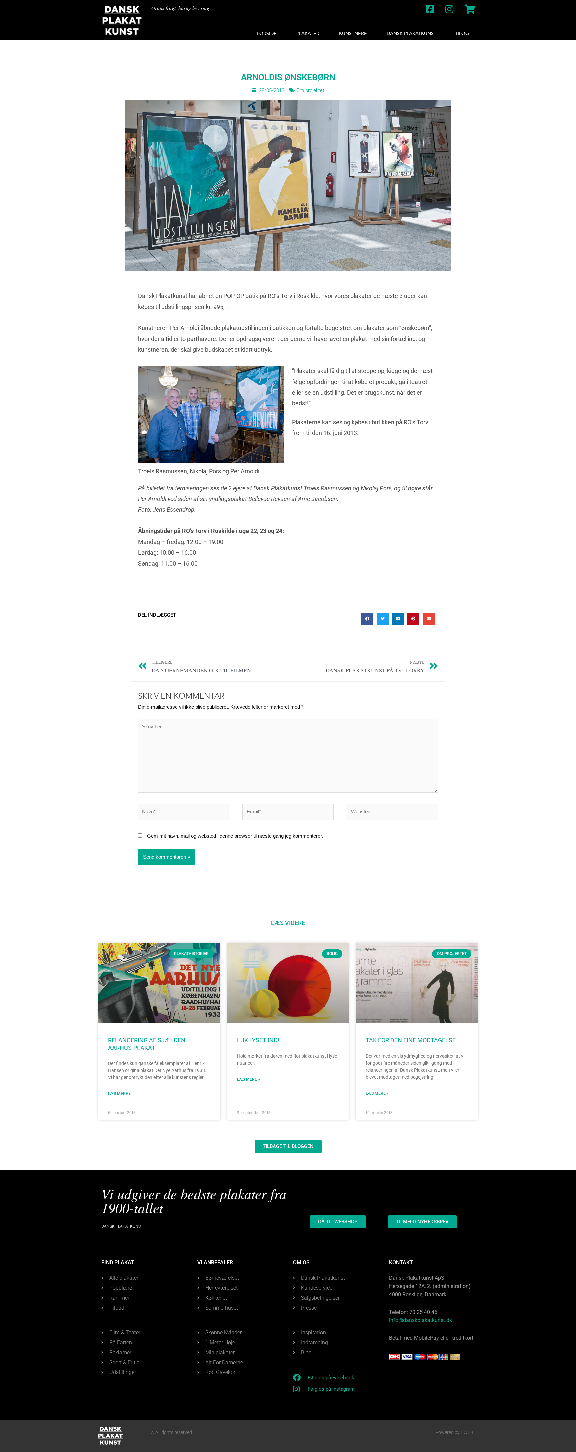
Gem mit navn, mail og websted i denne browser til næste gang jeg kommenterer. (235, 836)
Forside (267, 33)
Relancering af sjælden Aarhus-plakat (146, 1044)
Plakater (307, 33)
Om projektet (310, 90)
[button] (367, 619)
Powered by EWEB (454, 1432)
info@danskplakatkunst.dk (420, 1320)
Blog (462, 33)
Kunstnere (353, 33)
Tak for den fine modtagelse (411, 1040)
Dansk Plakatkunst (411, 33)
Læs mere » (119, 1093)
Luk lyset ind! (258, 1040)
